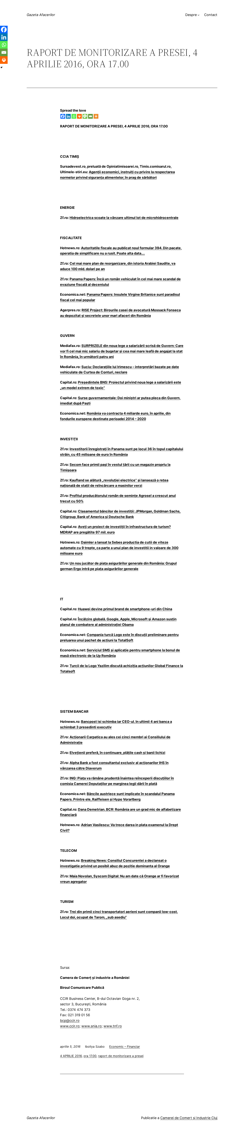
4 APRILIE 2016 (71, 1056)
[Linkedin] (68, 116)
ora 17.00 (89, 1056)
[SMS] (85, 116)
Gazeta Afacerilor (41, 15)
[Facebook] (62, 116)
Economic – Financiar (124, 1046)
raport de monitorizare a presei (121, 1056)
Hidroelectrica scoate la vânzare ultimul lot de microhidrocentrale (124, 218)
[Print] (79, 116)
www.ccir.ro (69, 1026)
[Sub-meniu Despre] (198, 15)
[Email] (90, 116)
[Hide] (1, 67)
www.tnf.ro (113, 1026)
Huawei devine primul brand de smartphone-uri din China (125, 609)
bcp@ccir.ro (69, 1020)
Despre (191, 15)
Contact (210, 15)
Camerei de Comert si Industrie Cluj (188, 1118)
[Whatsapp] (73, 116)
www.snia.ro (91, 1026)
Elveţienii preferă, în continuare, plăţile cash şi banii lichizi (117, 753)
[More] (96, 116)
